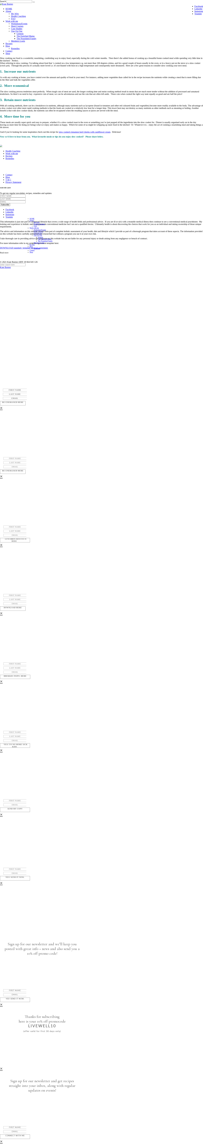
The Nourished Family (26, 38)
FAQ (13, 19)
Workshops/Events (19, 23)
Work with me (12, 21)
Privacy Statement (13, 182)
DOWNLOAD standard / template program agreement (24, 248)
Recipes (9, 43)
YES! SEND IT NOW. (15, 877)
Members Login (18, 41)
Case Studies (16, 28)
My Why (15, 14)
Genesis (20, 33)
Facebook (198, 6)
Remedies (15, 48)
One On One (16, 31)
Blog (8, 46)
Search (3, 1)
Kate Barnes (5, 267)
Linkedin (198, 9)
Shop (8, 53)
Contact (9, 51)
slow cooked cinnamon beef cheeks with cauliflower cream (84, 132)
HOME (9, 9)
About (8, 11)
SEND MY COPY (15, 809)
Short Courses (17, 26)
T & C (8, 180)
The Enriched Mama (26, 36)
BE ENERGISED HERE (12, 402)
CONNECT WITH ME (15, 1136)
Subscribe (5, 205)
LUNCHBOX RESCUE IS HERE (16, 540)
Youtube (198, 14)
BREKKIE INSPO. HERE (15, 676)
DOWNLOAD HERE (13, 608)
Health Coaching (18, 16)
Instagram (198, 11)
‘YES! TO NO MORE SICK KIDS (15, 745)
